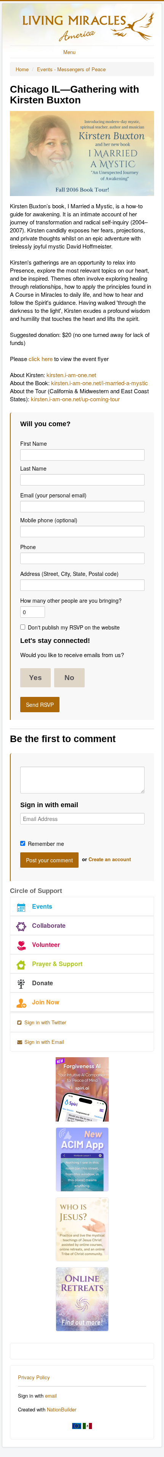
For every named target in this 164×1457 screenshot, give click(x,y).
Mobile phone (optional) (48, 520)
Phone (28, 547)
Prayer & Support (57, 963)
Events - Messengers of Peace (71, 69)
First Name (33, 443)
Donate (42, 982)
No (69, 678)
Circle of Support (36, 890)
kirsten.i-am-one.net (71, 375)
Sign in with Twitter (44, 1022)
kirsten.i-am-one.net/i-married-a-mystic (99, 383)
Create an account (109, 859)
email (51, 1395)
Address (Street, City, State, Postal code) (69, 573)
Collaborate (49, 925)
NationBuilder (61, 1409)
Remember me (46, 843)
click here (41, 359)
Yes (35, 678)
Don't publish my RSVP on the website (74, 627)
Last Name (33, 468)
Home (22, 69)
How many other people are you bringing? (71, 600)
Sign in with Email (43, 1041)
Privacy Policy (34, 1377)
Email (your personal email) (53, 495)
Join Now (45, 1001)
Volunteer (46, 944)
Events (42, 906)
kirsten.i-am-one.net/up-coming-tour (75, 399)
